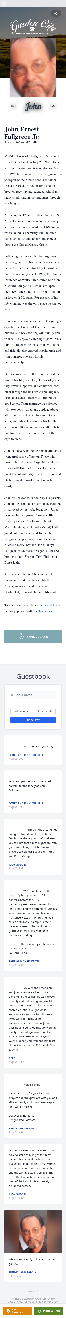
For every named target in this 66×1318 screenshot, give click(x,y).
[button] (33, 1231)
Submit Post (33, 720)
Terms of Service (43, 1301)
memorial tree (48, 605)
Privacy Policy (23, 1301)
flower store (46, 611)
